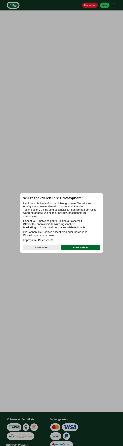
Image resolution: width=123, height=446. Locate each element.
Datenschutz (45, 240)
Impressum (30, 240)
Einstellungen (41, 247)
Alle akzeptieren (80, 247)
